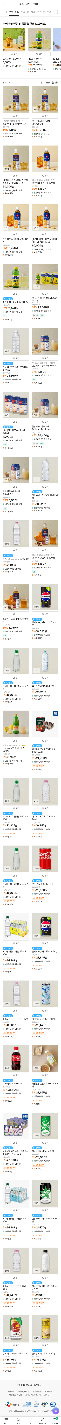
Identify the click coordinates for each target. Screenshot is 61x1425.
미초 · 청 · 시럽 (28, 11)
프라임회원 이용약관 (33, 1395)
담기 (15, 54)
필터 (56, 82)
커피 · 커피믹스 (44, 11)
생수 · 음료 (14, 11)
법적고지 (47, 1395)
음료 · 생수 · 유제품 (28, 4)
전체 (4, 11)
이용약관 (48, 1391)
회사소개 (10, 1391)
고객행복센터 (37, 1391)
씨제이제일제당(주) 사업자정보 (29, 1384)
